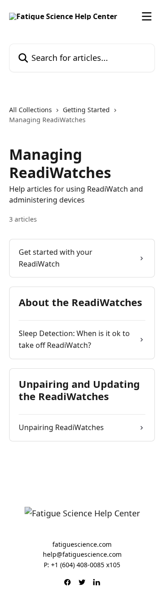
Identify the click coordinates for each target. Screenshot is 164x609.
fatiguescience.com (82, 544)
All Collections (30, 109)
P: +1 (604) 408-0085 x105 (82, 564)
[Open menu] (146, 16)
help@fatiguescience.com (82, 554)
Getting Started (86, 109)
